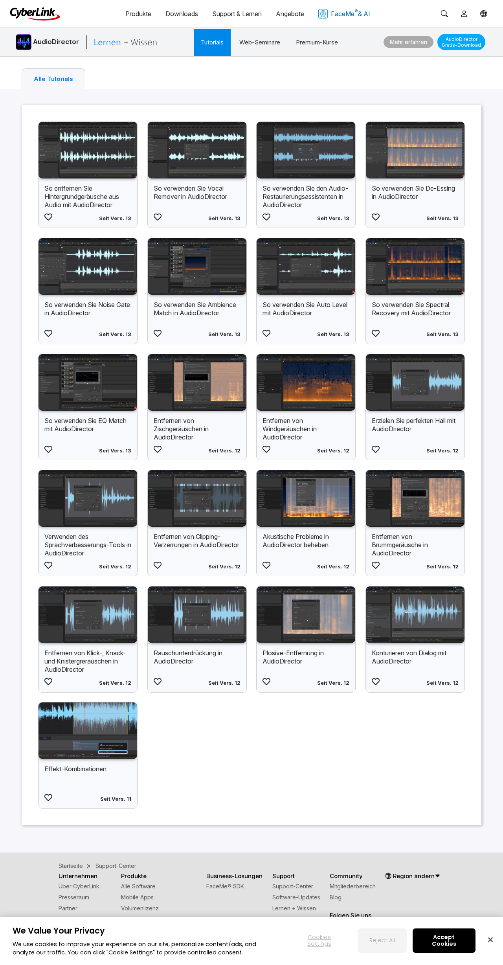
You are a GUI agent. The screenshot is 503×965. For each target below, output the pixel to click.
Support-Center (292, 886)
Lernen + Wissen (294, 908)
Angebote (290, 14)
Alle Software (138, 886)
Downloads (181, 14)
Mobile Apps (137, 897)
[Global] (484, 14)
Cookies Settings (319, 940)
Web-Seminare (259, 42)
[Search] (444, 14)
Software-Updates (296, 897)
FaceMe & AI (350, 13)
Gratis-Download (461, 42)
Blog (335, 897)
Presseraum (74, 897)
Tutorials (212, 42)
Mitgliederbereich (353, 886)
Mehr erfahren (408, 42)
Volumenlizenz (140, 908)
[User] (464, 14)
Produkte (138, 14)
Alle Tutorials (53, 79)
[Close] (490, 939)
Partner (68, 908)
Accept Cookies (444, 940)
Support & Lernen (237, 14)
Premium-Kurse (317, 42)
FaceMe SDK (225, 886)
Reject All (382, 940)
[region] (251, 941)
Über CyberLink (79, 886)
